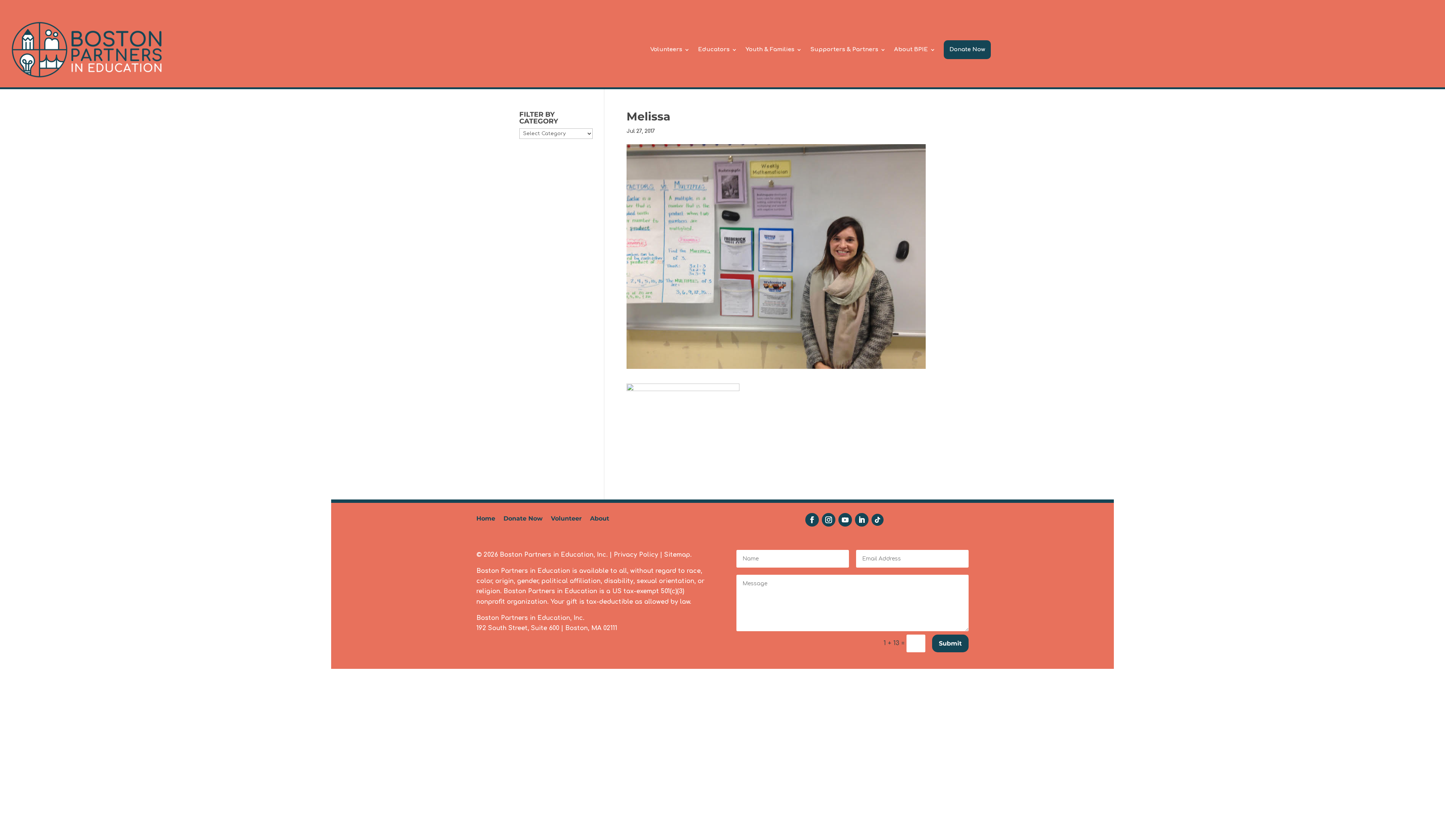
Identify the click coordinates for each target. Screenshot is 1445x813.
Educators (714, 49)
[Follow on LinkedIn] (862, 520)
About (599, 519)
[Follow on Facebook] (812, 520)
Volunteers (666, 49)
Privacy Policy (636, 554)
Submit (950, 643)
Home (485, 519)
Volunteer (566, 519)
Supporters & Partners (844, 49)
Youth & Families (769, 49)
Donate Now (967, 49)
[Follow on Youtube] (845, 520)
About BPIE (911, 49)
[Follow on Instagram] (828, 520)
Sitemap (677, 554)
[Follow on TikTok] (878, 520)
